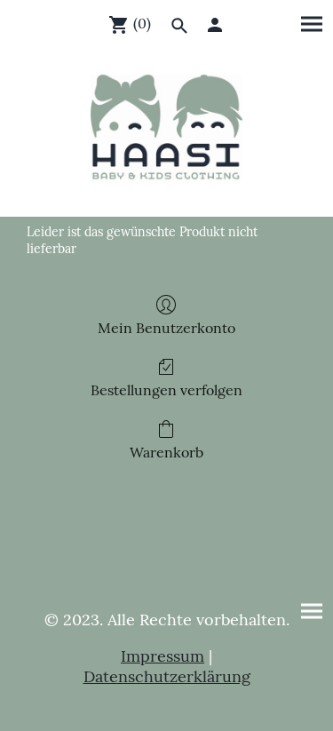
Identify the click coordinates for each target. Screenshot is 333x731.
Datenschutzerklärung (166, 676)
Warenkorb (166, 452)
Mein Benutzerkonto (166, 328)
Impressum (162, 656)
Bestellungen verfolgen (166, 390)
